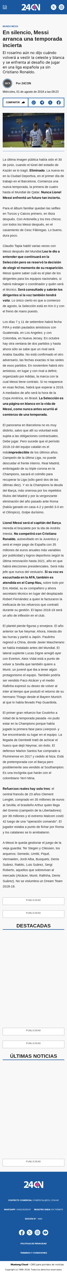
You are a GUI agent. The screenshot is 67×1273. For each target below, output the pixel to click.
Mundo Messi (10, 26)
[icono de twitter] (53, 7)
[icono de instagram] (61, 7)
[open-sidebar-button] (5, 7)
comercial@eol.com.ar (33, 1200)
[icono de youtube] (45, 1232)
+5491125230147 (17, 1209)
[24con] (31, 7)
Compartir (13, 102)
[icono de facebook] (22, 1232)
